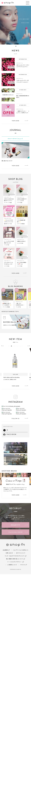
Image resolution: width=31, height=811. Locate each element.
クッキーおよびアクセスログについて (14, 556)
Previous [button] (3, 346)
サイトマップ (23, 565)
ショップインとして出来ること (20, 550)
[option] (15, 25)
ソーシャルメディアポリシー (14, 562)
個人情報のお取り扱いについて (14, 559)
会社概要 (5, 550)
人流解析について (12, 565)
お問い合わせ (9, 553)
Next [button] (27, 346)
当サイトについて (20, 553)
